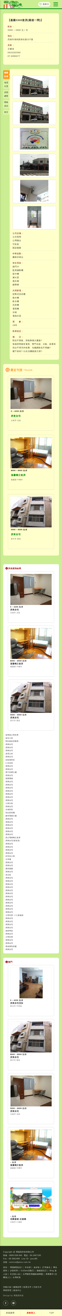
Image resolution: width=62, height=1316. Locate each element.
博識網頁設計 (16, 1267)
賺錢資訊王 (42, 1271)
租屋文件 (27, 1287)
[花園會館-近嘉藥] (31, 1198)
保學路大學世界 (12, 735)
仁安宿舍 (9, 763)
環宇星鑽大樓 (11, 772)
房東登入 (31, 1313)
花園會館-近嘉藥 (18, 1219)
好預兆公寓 (10, 856)
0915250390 (14, 52)
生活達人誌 (15, 1274)
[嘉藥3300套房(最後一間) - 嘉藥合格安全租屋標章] (34, 139)
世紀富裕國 (10, 813)
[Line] (13, 1303)
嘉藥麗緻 (9, 778)
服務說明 (17, 1287)
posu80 (33, 1259)
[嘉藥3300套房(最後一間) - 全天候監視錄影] (34, 191)
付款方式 (37, 1287)
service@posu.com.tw (20, 1262)
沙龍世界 (14, 1271)
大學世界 (9, 937)
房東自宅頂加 (16, 1003)
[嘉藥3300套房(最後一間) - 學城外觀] (34, 87)
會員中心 (17, 1290)
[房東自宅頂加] (31, 983)
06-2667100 (35, 1255)
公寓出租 (9, 803)
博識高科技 (19, 1295)
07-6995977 (14, 56)
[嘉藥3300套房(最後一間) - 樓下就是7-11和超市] (34, 165)
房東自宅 (16, 416)
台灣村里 (17, 1277)
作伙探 (28, 1267)
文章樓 (8, 859)
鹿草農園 (9, 869)
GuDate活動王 (27, 1271)
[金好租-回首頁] (13, 4)
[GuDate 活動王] (56, 4)
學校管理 (7, 1290)
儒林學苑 (9, 931)
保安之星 (9, 738)
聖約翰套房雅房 (12, 741)
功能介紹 (7, 1287)
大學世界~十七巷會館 (14, 915)
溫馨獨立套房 (18, 475)
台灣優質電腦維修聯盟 (33, 1274)
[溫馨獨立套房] (31, 452)
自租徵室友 (10, 760)
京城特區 (9, 810)
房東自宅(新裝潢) (12, 841)
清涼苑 (8, 875)
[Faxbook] (6, 1303)
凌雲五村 (9, 754)
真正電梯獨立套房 (12, 838)
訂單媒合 (46, 1267)
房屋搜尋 (10, 1313)
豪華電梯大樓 (11, 816)
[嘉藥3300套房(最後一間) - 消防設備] (34, 217)
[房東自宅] (31, 393)
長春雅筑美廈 (11, 946)
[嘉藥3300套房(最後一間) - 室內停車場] (34, 113)
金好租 (37, 1267)
